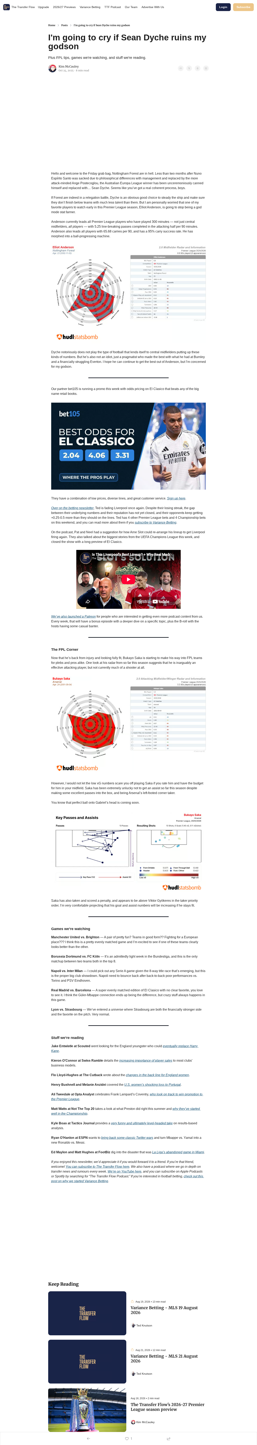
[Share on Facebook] (181, 68)
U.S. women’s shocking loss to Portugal (152, 1084)
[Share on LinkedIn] (206, 68)
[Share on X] (189, 68)
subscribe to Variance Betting (155, 522)
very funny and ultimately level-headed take (142, 1123)
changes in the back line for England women (157, 1075)
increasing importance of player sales (145, 1060)
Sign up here (176, 498)
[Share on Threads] (197, 68)
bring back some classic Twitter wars (127, 1137)
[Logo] (6, 7)
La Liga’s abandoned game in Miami (178, 1152)
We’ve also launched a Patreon (73, 616)
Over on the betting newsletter (72, 508)
